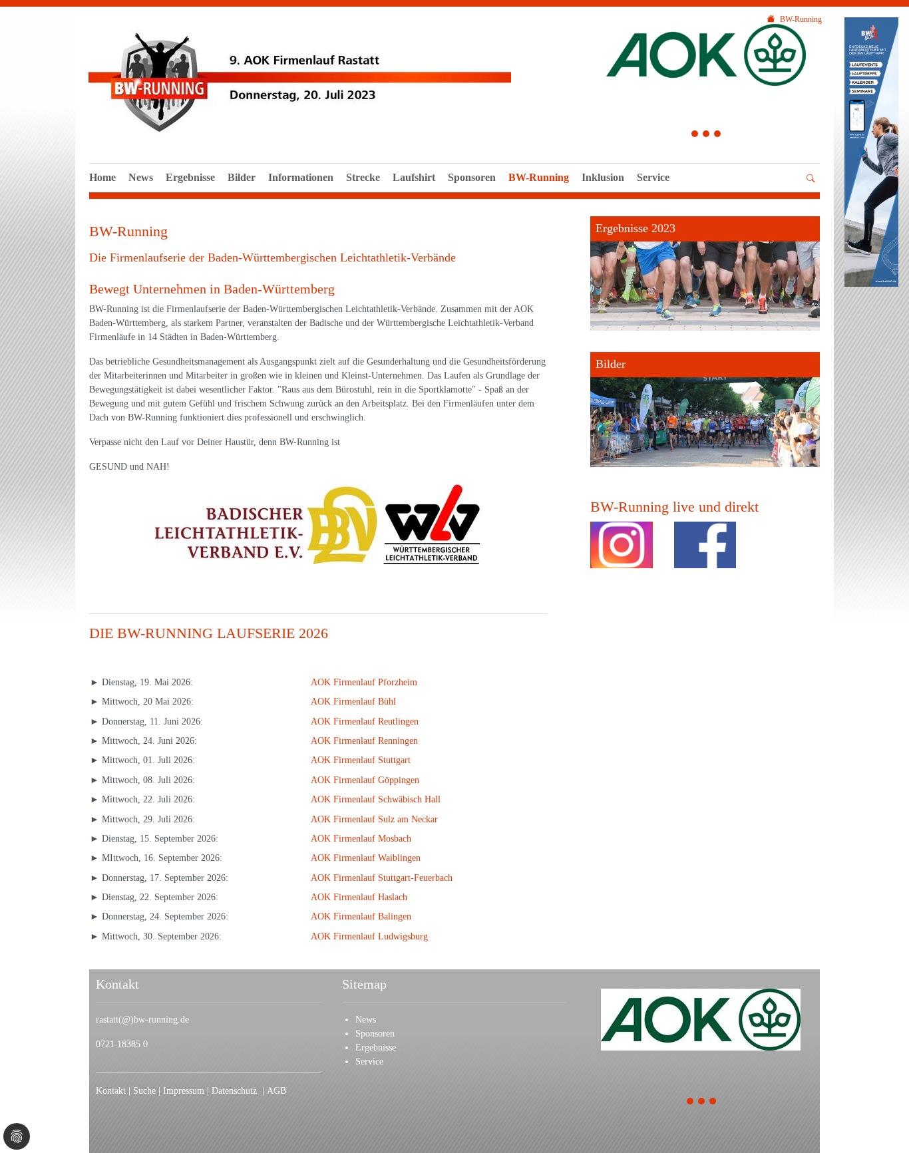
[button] (653, 192)
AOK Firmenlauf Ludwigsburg (369, 936)
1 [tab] (695, 135)
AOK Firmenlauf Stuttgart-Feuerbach (382, 878)
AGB (276, 1091)
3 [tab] (717, 135)
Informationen (300, 177)
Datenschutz (237, 1091)
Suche (145, 1091)
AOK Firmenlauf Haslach (359, 897)
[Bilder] (705, 409)
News (140, 177)
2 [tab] (706, 135)
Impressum (185, 1091)
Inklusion (603, 177)
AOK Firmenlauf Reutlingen (365, 722)
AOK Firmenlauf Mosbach (361, 839)
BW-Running (538, 177)
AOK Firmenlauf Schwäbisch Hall (376, 799)
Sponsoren (472, 177)
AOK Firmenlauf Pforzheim (364, 682)
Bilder (242, 177)
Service (653, 177)
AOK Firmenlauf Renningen (364, 741)
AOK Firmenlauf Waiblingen (366, 858)
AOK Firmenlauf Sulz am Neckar (374, 819)
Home (102, 177)
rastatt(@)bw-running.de (142, 1020)
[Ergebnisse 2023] (705, 273)
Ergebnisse (190, 177)
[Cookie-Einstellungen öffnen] (16, 1136)
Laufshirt (414, 177)
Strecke (363, 177)
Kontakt (111, 1091)
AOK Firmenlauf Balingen (361, 916)
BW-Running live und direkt (674, 506)
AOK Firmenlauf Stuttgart (361, 760)
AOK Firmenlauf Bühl (353, 702)
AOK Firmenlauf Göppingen (365, 780)
